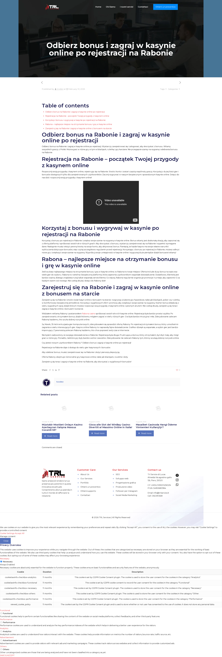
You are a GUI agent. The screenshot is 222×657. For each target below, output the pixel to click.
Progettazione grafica (126, 483)
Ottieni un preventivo (166, 7)
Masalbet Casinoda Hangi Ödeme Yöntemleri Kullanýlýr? (156, 426)
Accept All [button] (19, 533)
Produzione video (124, 487)
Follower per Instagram (126, 491)
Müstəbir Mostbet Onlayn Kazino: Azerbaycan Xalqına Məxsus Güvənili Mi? (62, 427)
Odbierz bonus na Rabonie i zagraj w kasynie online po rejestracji (75, 112)
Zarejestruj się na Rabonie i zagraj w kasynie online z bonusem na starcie (78, 128)
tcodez (60, 89)
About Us (84, 474)
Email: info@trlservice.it (158, 493)
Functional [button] (5, 610)
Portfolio (84, 483)
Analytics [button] (4, 628)
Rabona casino (88, 314)
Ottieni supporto (88, 491)
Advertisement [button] (7, 637)
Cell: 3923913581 (155, 496)
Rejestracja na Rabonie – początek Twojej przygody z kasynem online (77, 116)
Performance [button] (6, 619)
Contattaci (85, 495)
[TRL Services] (52, 7)
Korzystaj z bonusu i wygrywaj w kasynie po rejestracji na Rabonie (75, 120)
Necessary (8, 562)
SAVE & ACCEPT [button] (7, 655)
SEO (118, 474)
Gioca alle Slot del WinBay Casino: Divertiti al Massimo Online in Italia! (110, 426)
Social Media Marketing (126, 495)
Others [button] (3, 646)
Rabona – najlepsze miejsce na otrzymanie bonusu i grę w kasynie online (78, 124)
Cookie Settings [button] (7, 533)
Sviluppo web (122, 478)
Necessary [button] (4, 559)
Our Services (86, 478)
